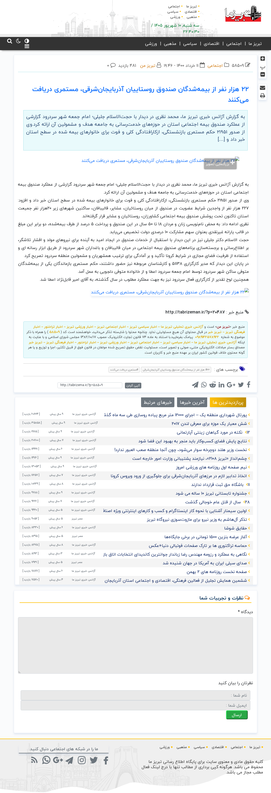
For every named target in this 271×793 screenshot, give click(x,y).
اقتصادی (191, 11)
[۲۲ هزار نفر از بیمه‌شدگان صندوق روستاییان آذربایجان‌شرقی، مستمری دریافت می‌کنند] (170, 291)
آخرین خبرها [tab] (192, 402)
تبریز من (147, 65)
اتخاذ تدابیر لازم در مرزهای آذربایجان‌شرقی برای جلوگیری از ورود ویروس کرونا (179, 476)
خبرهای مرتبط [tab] (158, 402)
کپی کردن (133, 385)
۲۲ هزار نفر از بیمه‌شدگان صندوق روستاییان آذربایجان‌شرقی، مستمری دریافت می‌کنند (140, 94)
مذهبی (192, 17)
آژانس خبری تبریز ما (84, 414)
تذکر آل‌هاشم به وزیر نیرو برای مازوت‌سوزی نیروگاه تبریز (197, 519)
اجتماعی (174, 6)
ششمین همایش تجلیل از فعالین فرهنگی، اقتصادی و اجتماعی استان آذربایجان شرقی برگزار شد (161, 580)
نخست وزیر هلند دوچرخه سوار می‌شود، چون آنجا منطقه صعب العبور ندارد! (180, 449)
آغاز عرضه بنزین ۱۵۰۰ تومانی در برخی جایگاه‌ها (205, 537)
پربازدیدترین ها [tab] (228, 402)
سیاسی (172, 11)
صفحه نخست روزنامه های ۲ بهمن (217, 571)
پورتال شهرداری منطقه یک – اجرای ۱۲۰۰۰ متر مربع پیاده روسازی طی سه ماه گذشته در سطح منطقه (158, 415)
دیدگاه (245, 612)
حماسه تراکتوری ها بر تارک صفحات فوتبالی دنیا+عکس (198, 545)
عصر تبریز (77, 518)
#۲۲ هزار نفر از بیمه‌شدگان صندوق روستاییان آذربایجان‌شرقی (176, 369)
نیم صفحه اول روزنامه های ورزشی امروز (211, 467)
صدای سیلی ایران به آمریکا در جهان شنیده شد (205, 563)
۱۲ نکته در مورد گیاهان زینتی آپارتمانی (213, 432)
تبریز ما (191, 6)
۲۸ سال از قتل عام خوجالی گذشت (217, 502)
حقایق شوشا (235, 528)
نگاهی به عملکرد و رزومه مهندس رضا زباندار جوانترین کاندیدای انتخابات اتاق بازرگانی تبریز (165, 554)
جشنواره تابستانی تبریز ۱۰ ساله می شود (211, 493)
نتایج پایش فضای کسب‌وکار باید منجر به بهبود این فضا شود (192, 441)
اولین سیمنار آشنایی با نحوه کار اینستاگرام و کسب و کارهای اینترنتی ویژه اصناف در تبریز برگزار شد (157, 510)
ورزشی (175, 17)
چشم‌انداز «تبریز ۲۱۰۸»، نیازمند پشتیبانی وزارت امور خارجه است (189, 458)
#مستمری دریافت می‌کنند (124, 369)
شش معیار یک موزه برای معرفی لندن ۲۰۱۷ (209, 423)
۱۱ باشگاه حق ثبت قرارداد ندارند (220, 484)
